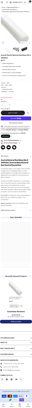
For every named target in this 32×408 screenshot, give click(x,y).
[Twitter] (21, 379)
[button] (26, 43)
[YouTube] (16, 379)
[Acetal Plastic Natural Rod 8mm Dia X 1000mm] (16, 288)
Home (3, 7)
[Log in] (25, 2)
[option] (16, 29)
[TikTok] (11, 379)
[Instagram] (7, 379)
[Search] (7, 2)
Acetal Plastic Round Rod (9, 9)
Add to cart (13, 113)
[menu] (2, 2)
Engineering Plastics (12, 7)
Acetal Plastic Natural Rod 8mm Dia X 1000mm (15, 11)
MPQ (8, 83)
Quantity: (3, 101)
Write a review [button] (16, 322)
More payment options (16, 122)
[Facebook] (2, 379)
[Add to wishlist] (21, 306)
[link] (28, 113)
